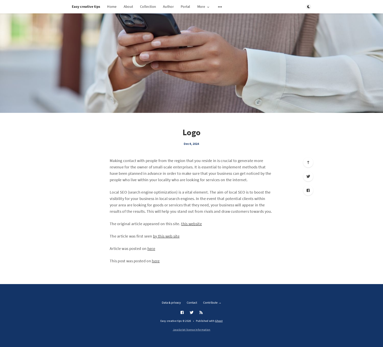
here (151, 248)
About (128, 6)
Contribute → (212, 302)
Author (168, 6)
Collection (148, 6)
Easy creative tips (86, 6)
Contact (192, 302)
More (201, 7)
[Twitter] (308, 176)
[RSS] (201, 312)
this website (191, 223)
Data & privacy (171, 302)
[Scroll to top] (308, 162)
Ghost (219, 321)
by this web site (166, 236)
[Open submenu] (220, 7)
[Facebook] (308, 190)
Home (111, 6)
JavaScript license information (191, 329)
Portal (185, 6)
